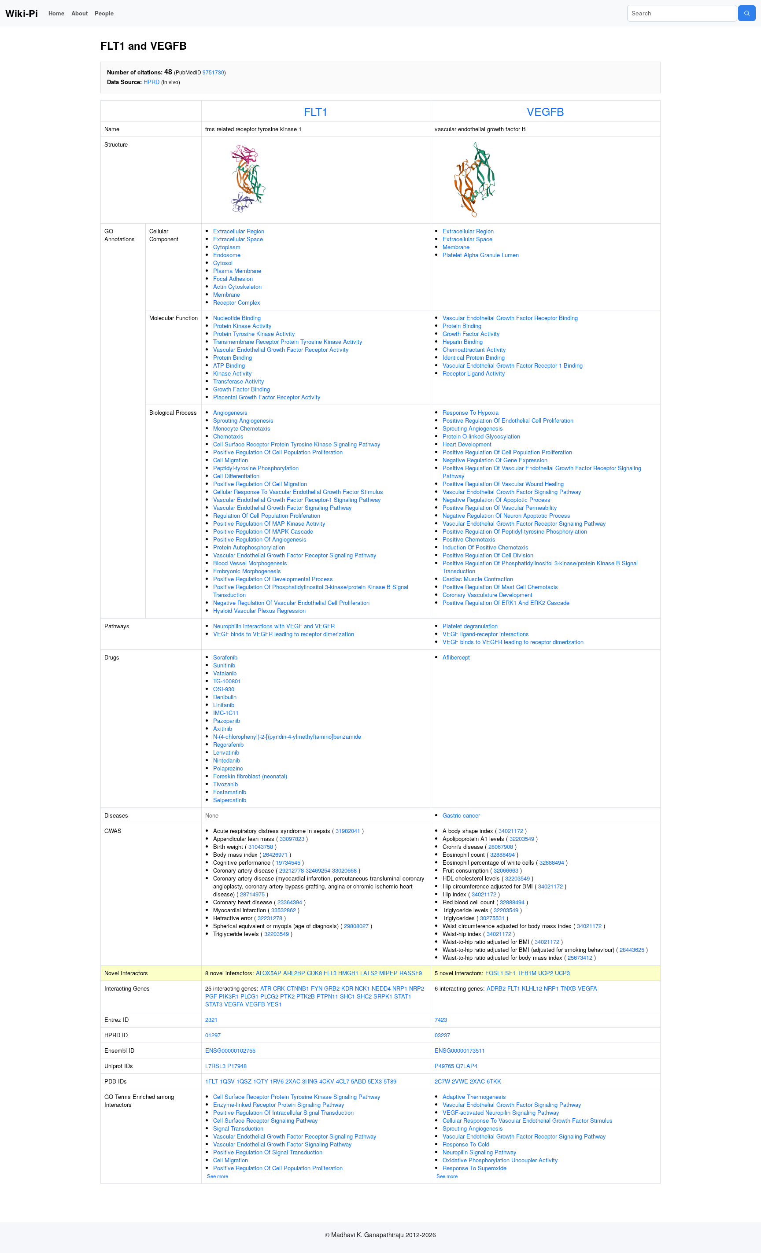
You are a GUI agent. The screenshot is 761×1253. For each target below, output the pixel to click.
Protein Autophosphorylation (249, 547)
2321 (211, 1019)
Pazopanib (226, 720)
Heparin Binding (463, 341)
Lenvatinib (226, 752)
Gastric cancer (461, 815)
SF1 (510, 973)
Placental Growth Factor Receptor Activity (267, 397)
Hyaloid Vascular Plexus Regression (259, 610)
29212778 (291, 870)
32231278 (270, 918)
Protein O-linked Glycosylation (481, 436)
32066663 (506, 870)
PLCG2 (269, 996)
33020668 (344, 870)
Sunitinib (224, 665)
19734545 (288, 862)
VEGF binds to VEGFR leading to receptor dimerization (283, 634)
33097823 (292, 838)
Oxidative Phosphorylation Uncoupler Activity (500, 1160)
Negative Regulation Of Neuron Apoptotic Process (506, 515)
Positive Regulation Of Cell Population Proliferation (278, 452)
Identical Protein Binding (474, 357)
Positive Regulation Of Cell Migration (260, 483)
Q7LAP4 (466, 1065)
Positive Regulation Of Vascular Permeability (500, 507)
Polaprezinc (228, 768)
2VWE (460, 1081)
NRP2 (416, 988)
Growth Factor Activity (471, 333)
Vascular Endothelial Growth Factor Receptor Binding (510, 317)
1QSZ (243, 1081)
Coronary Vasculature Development (487, 594)
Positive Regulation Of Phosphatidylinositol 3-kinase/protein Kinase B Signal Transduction (310, 590)
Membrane (226, 294)
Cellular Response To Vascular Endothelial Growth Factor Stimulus (298, 491)
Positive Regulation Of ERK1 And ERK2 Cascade (506, 602)
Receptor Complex (236, 302)
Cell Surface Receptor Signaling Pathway (265, 1120)
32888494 (502, 854)
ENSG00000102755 (230, 1050)
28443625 (632, 949)
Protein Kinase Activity (242, 325)
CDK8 (314, 973)
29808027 (356, 925)
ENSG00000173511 (460, 1050)
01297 (213, 1035)
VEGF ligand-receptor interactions (486, 634)
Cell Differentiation (236, 476)
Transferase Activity (238, 381)
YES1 (274, 1004)
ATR (265, 988)
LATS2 (368, 973)
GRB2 (332, 988)
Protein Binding (232, 357)
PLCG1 (249, 996)
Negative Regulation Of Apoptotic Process (496, 499)
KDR (347, 988)
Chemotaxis (228, 436)
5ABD (358, 1081)
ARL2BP (294, 973)
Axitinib (222, 728)
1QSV (227, 1081)
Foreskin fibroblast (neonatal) (250, 776)
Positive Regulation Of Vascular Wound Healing (503, 483)
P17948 (237, 1065)
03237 (442, 1035)
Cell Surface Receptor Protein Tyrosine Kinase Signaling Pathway (296, 444)
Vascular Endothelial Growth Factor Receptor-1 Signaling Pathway (297, 499)
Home (56, 13)
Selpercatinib (229, 800)
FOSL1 (494, 973)
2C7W (442, 1081)
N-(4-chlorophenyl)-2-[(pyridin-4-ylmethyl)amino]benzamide (287, 736)
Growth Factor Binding (241, 389)
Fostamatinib (229, 792)
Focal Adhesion (233, 278)
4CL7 (342, 1081)
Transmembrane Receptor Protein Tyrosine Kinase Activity (287, 341)
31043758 (260, 846)
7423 (441, 1019)
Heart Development (467, 444)
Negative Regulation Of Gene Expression (495, 460)
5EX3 (375, 1081)
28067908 (500, 846)
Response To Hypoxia (471, 412)
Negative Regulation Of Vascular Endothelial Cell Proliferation (291, 602)
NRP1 (399, 988)
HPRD (151, 81)
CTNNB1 (298, 988)
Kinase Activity (232, 373)
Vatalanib (224, 673)
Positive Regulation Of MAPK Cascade (263, 531)
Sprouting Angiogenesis (243, 420)
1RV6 (277, 1081)
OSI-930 (223, 689)
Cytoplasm (226, 247)
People (104, 13)
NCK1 (362, 988)
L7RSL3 (215, 1065)
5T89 (390, 1081)
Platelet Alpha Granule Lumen (481, 255)
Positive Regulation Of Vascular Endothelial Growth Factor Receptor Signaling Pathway (542, 472)
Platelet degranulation (470, 626)
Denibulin (224, 697)
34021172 (511, 830)
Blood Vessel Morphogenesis (250, 563)
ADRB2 (496, 988)
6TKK (494, 1081)
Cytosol (223, 262)
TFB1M (526, 973)
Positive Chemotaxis (469, 539)
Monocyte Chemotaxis (241, 428)
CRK (279, 988)
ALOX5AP (268, 973)
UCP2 (545, 973)
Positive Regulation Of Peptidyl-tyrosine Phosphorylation (515, 531)
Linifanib (223, 704)
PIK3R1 (229, 996)
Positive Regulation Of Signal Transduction (267, 1152)
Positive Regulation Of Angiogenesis (260, 539)
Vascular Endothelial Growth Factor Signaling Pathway (282, 507)
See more (217, 1175)
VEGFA (234, 1004)
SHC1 (347, 996)
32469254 (318, 870)
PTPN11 (327, 996)
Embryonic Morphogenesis (247, 571)
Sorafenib (225, 657)
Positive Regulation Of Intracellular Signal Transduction (283, 1112)
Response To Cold (466, 1144)
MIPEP (388, 973)
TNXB (568, 988)
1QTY (260, 1081)
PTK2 (287, 996)
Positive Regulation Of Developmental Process (273, 579)
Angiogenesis (230, 412)
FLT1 (316, 111)
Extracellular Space (238, 239)
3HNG (310, 1081)
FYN (316, 988)
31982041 (348, 830)
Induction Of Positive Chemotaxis (485, 547)
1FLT (211, 1081)
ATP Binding (229, 365)
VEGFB (545, 111)
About (79, 13)
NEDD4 (381, 988)
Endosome (226, 255)
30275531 (492, 918)
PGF (211, 996)
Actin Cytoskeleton (237, 286)
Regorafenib (228, 744)
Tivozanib (225, 784)
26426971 (275, 854)
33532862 (283, 910)
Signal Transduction (238, 1128)
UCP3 (562, 973)
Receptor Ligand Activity (474, 373)
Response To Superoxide (474, 1168)
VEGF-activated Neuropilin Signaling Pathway (501, 1112)
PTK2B (305, 996)
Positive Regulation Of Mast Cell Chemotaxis (500, 586)
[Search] (747, 13)
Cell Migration (230, 460)
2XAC (292, 1081)
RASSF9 (410, 973)
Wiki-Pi (21, 13)
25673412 (580, 957)
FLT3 (330, 973)
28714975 (252, 894)
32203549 (276, 933)
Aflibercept (456, 657)
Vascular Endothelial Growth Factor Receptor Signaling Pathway (295, 555)
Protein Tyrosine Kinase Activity (254, 333)
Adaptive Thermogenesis (474, 1096)
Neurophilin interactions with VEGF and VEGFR (274, 626)
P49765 (444, 1065)
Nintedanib (226, 760)
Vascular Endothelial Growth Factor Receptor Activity (281, 349)
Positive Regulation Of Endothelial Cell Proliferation (508, 420)
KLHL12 (532, 988)
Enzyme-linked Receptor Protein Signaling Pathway (278, 1104)
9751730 (213, 72)
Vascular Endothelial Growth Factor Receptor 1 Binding (513, 365)
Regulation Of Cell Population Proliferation (266, 515)
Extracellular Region (238, 231)
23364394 (289, 902)
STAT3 (213, 1004)
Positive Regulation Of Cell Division (488, 555)
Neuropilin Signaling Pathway (480, 1152)
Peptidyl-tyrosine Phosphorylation (256, 468)
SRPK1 (382, 996)
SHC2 (364, 996)
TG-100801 (227, 681)
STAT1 (402, 996)
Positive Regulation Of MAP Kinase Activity (269, 523)
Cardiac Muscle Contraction (478, 579)
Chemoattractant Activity (474, 349)
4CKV (326, 1081)
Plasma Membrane (237, 270)
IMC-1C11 (226, 712)
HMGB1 (348, 973)
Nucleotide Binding (237, 317)
